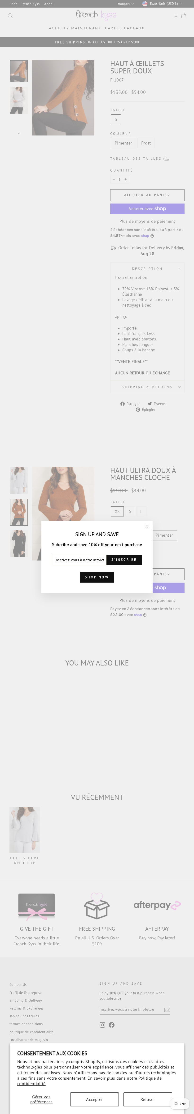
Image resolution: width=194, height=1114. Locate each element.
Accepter (94, 1099)
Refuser (148, 1099)
